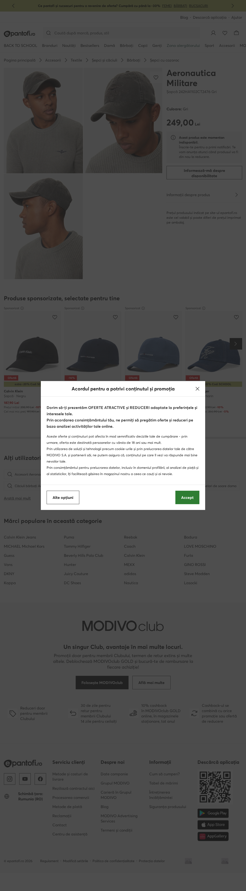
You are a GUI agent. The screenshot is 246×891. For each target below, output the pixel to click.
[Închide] (197, 389)
